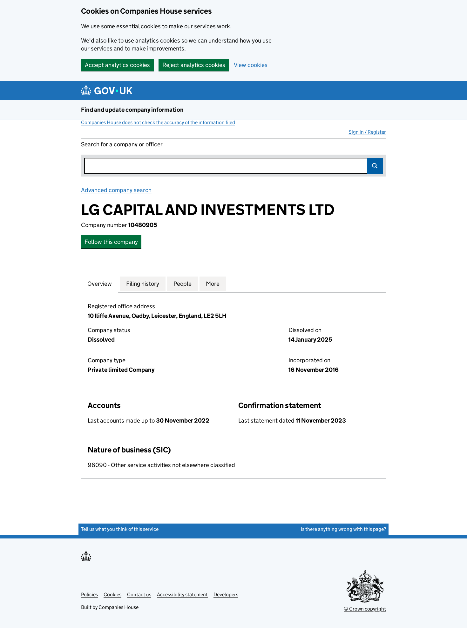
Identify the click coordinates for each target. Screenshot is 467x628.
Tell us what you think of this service (120, 529)
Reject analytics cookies (193, 65)
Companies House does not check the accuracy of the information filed (158, 122)
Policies (89, 594)
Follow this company (111, 241)
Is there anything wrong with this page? (343, 529)
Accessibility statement (182, 594)
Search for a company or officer (122, 144)
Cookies (112, 594)
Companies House (118, 607)
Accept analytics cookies (117, 65)
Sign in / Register (367, 132)
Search (375, 166)
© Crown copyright (365, 609)
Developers (225, 594)
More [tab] (213, 283)
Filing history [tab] (142, 283)
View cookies (250, 65)
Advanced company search (116, 190)
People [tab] (182, 283)
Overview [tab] (99, 283)
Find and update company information (132, 109)
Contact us (139, 594)
